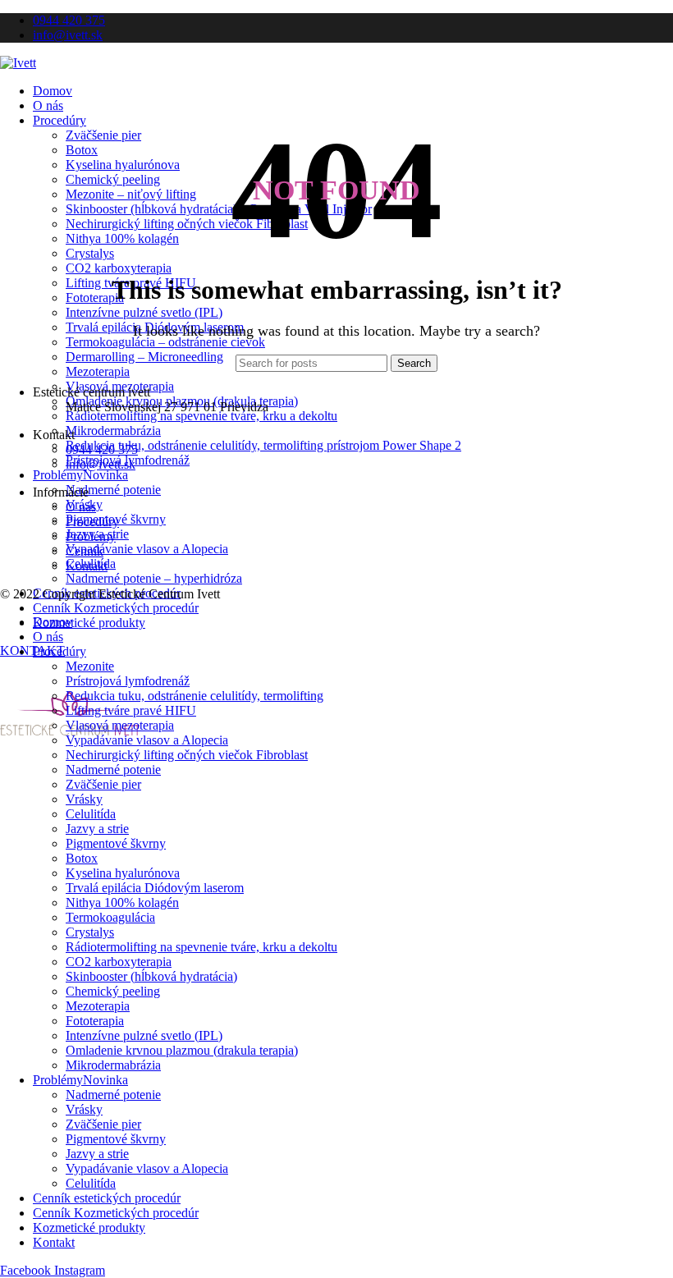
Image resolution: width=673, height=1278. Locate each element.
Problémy (91, 536)
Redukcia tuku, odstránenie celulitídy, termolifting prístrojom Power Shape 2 (263, 445)
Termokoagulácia (110, 917)
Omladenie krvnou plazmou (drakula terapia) (182, 1050)
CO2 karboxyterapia (119, 268)
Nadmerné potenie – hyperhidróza (154, 578)
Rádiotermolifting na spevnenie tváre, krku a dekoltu (201, 416)
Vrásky (84, 799)
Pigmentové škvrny (116, 843)
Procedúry (92, 522)
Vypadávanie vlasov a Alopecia (147, 549)
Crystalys (90, 253)
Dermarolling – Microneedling (144, 357)
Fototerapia (95, 298)
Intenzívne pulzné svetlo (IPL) (144, 312)
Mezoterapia (98, 371)
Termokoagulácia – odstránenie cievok (165, 342)
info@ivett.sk (100, 464)
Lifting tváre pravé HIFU (131, 710)
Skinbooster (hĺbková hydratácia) (151, 976)
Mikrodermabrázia (113, 430)
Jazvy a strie (97, 829)
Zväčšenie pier (103, 784)
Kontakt (87, 566)
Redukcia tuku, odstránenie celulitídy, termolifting (194, 696)
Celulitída (91, 814)
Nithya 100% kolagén (122, 902)
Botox (82, 858)
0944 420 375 (102, 449)
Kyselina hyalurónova (123, 873)
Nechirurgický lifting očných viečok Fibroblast (187, 755)
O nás (81, 507)
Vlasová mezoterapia (120, 725)
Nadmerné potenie (113, 490)
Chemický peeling (113, 991)
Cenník (84, 551)
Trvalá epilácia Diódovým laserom (155, 888)
